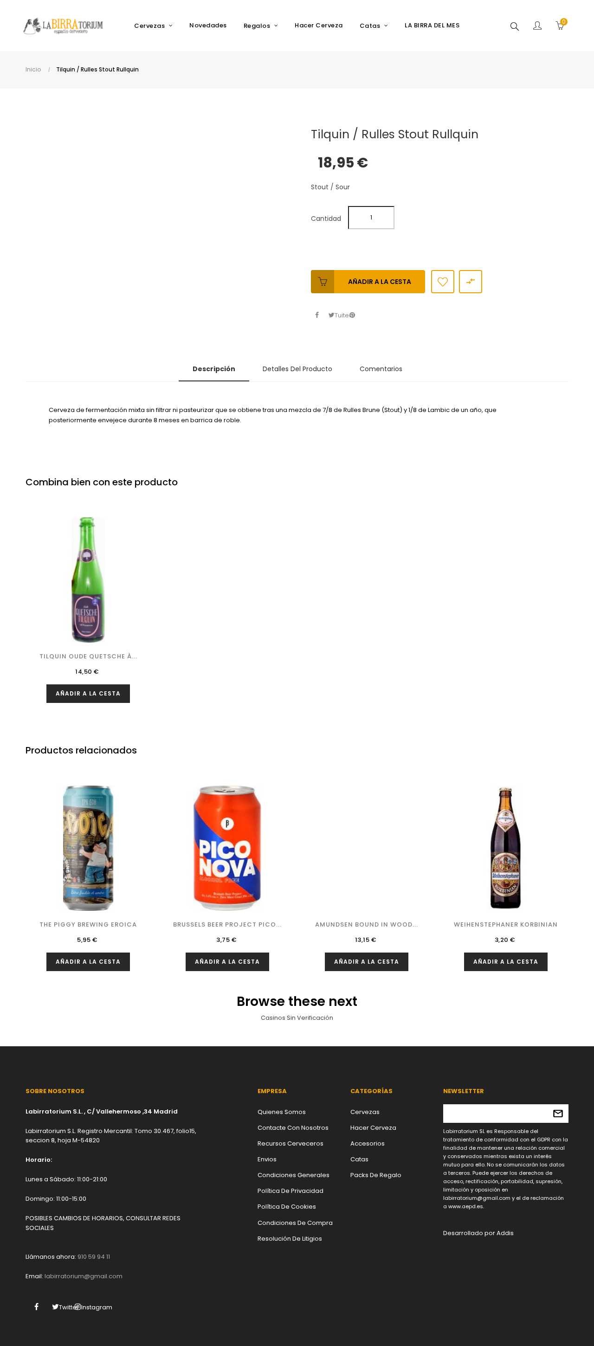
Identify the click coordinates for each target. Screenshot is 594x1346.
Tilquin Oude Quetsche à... (88, 656)
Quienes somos (282, 1112)
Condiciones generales (293, 1175)
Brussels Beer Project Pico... (227, 924)
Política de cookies (287, 1206)
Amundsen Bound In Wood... (366, 924)
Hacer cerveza (373, 1127)
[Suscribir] (558, 1113)
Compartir (317, 315)
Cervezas (365, 1112)
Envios (267, 1159)
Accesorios (367, 1143)
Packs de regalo (375, 1175)
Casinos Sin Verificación (297, 1017)
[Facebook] (36, 1307)
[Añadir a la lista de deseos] (442, 281)
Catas (359, 1159)
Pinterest (352, 315)
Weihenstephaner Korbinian (506, 924)
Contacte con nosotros (293, 1127)
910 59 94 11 (93, 1256)
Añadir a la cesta (379, 281)
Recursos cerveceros (290, 1143)
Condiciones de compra (295, 1222)
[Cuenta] (537, 26)
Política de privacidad (290, 1190)
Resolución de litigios (290, 1238)
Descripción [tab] (214, 369)
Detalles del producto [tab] (297, 369)
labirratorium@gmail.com (84, 1276)
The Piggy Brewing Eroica (88, 924)
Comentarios (381, 369)
